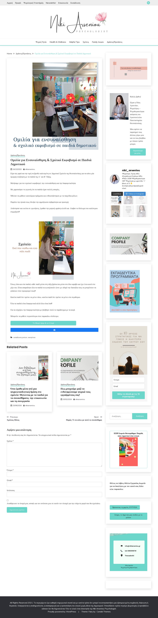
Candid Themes (104, 611)
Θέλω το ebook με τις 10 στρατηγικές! (128, 395)
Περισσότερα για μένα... (138, 152)
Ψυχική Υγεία (41, 42)
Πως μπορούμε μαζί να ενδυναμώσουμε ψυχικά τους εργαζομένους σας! (75, 392)
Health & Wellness (58, 42)
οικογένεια (31, 337)
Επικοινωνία (63, 3)
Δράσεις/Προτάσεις (114, 42)
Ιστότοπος (11, 490)
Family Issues (98, 42)
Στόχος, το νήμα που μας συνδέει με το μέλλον (128, 516)
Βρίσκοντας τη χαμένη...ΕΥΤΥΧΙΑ (124, 507)
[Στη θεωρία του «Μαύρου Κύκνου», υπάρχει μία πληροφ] (141, 211)
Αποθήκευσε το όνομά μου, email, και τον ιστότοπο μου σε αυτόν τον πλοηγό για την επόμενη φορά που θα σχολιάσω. (53, 503)
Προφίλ (18, 3)
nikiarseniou (30, 169)
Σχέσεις (86, 42)
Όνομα (10, 470)
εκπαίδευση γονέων (20, 337)
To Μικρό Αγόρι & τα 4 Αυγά (43, 323)
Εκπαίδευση (75, 3)
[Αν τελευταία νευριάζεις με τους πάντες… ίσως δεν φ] (128, 198)
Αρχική (10, 3)
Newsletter (51, 3)
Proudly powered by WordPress (62, 611)
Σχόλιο (10, 441)
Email (10, 480)
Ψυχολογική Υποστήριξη (33, 3)
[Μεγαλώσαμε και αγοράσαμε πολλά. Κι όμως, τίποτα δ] (128, 211)
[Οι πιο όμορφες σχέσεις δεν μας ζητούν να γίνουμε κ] (141, 198)
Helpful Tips (74, 42)
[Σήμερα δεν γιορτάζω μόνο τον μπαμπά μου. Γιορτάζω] (115, 211)
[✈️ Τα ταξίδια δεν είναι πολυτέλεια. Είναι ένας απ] (115, 198)
